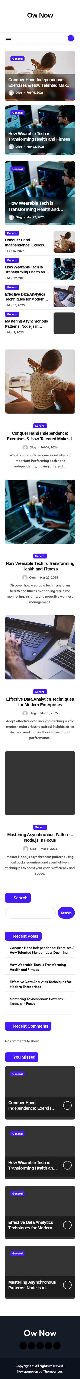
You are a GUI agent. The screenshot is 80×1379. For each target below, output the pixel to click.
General (17, 58)
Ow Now (40, 15)
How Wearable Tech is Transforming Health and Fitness (33, 209)
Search (20, 898)
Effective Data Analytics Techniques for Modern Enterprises (25, 299)
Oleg (19, 92)
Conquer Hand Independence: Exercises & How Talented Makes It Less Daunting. (39, 85)
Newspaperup (27, 1371)
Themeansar (52, 1371)
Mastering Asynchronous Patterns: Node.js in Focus (26, 326)
